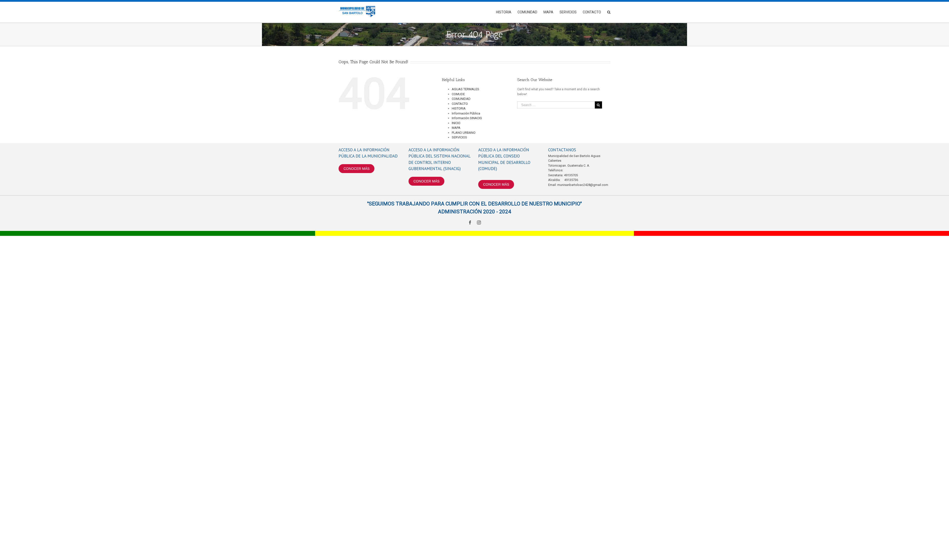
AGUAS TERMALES (465, 89)
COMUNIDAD (461, 99)
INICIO (456, 123)
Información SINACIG (467, 118)
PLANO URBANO (463, 132)
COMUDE (458, 94)
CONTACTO (460, 104)
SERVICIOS (459, 137)
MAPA (456, 128)
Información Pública (466, 113)
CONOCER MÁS (356, 169)
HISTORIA (459, 108)
